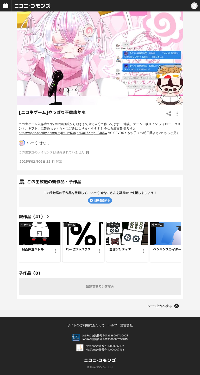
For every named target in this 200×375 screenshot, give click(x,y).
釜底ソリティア (120, 249)
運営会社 (126, 325)
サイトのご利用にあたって (86, 325)
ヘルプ (112, 325)
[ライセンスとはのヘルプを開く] (87, 152)
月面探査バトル (33, 249)
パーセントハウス (78, 249)
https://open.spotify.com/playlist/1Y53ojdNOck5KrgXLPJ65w (63, 133)
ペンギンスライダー (167, 249)
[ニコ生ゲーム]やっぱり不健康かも (52, 112)
